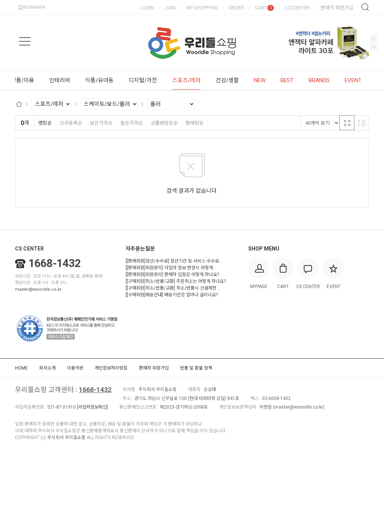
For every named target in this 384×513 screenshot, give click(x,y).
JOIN (170, 8)
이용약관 (75, 368)
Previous (374, 47)
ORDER (236, 8)
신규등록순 (71, 123)
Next (374, 38)
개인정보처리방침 (111, 368)
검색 (365, 7)
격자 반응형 (346, 122)
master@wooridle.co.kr (38, 289)
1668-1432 (54, 263)
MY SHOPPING (202, 8)
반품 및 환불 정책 (196, 368)
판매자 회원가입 (337, 8)
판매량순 (195, 123)
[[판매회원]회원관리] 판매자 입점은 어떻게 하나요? (172, 274)
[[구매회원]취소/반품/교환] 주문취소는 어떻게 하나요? (176, 281)
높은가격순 (131, 123)
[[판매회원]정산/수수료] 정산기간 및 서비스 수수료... (174, 261)
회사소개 (47, 368)
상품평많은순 (164, 123)
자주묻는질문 (140, 249)
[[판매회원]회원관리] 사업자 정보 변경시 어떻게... (171, 267)
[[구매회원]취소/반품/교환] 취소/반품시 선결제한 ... (173, 288)
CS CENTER (297, 8)
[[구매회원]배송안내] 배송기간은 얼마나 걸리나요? (172, 294)
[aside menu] (24, 41)
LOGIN (147, 8)
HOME (21, 368)
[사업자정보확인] (92, 407)
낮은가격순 (101, 123)
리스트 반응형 (361, 122)
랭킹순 (45, 123)
